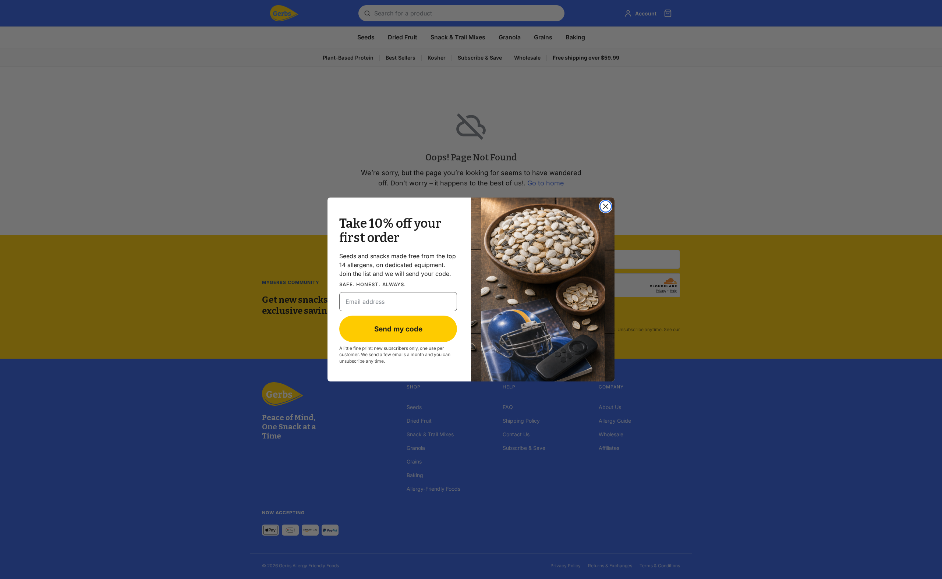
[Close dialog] (606, 206)
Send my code (398, 329)
